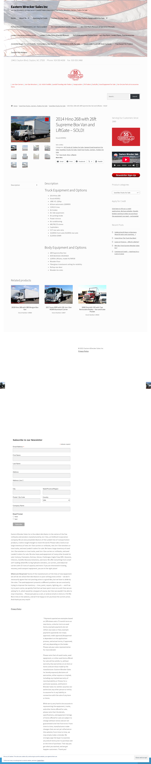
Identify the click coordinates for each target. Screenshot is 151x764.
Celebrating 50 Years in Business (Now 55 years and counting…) (126, 233)
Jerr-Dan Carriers (17, 84)
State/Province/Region (50, 489)
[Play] (115, 165)
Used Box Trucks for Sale (57, 106)
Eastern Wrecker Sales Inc (29, 7)
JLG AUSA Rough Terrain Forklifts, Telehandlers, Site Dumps (33, 44)
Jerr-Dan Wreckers (31, 84)
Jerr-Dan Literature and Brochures (64, 27)
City (14, 489)
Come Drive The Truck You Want (125, 238)
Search (135, 96)
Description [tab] (15, 185)
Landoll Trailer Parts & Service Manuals (54, 35)
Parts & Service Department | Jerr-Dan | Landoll (29, 27)
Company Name (18, 505)
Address (16, 472)
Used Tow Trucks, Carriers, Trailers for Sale (33, 106)
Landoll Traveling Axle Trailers (62, 84)
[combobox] (126, 192)
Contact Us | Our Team (59, 18)
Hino (68, 155)
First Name (17, 455)
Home (13, 18)
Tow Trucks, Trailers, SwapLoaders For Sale (88, 18)
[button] (47, 119)
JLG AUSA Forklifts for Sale (70, 44)
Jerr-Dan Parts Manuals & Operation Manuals (98, 27)
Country (45, 497)
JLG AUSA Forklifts (45, 84)
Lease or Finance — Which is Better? (127, 242)
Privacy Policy (16, 609)
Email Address (18, 447)
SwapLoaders (77, 84)
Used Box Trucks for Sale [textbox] (125, 193)
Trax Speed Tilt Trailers (124, 44)
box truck (63, 155)
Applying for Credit (40, 18)
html (16, 517)
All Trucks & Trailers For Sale (74, 147)
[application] (126, 160)
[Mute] (134, 165)
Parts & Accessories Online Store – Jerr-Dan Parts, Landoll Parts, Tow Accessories (103, 35)
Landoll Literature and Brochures (23, 35)
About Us (22, 18)
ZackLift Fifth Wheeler (19, 52)
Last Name (16, 463)
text (16, 519)
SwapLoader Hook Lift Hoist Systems (97, 44)
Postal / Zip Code (19, 497)
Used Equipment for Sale (107, 84)
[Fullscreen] (137, 165)
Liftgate (73, 155)
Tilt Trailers (87, 84)
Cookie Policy (40, 760)
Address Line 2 (18, 480)
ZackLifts (95, 84)
